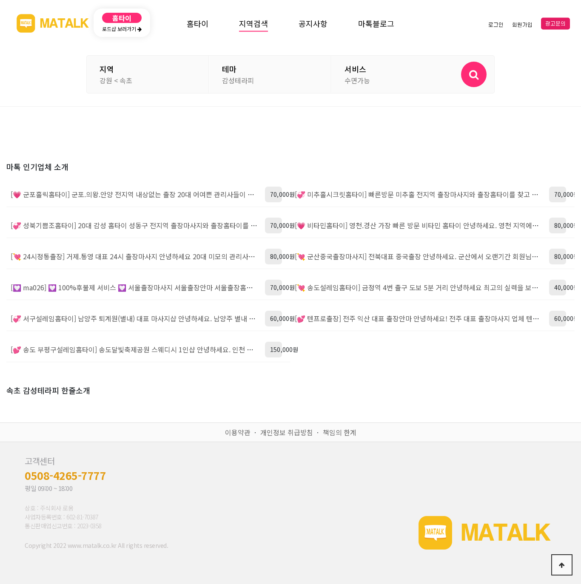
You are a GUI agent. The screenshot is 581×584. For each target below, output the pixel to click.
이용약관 (238, 432)
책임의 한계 (339, 432)
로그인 (496, 25)
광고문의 (555, 24)
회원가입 (522, 25)
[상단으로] (561, 564)
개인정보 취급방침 (286, 432)
